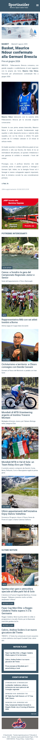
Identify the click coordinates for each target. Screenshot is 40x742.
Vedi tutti (33, 714)
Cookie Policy (29, 739)
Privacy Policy (20, 739)
